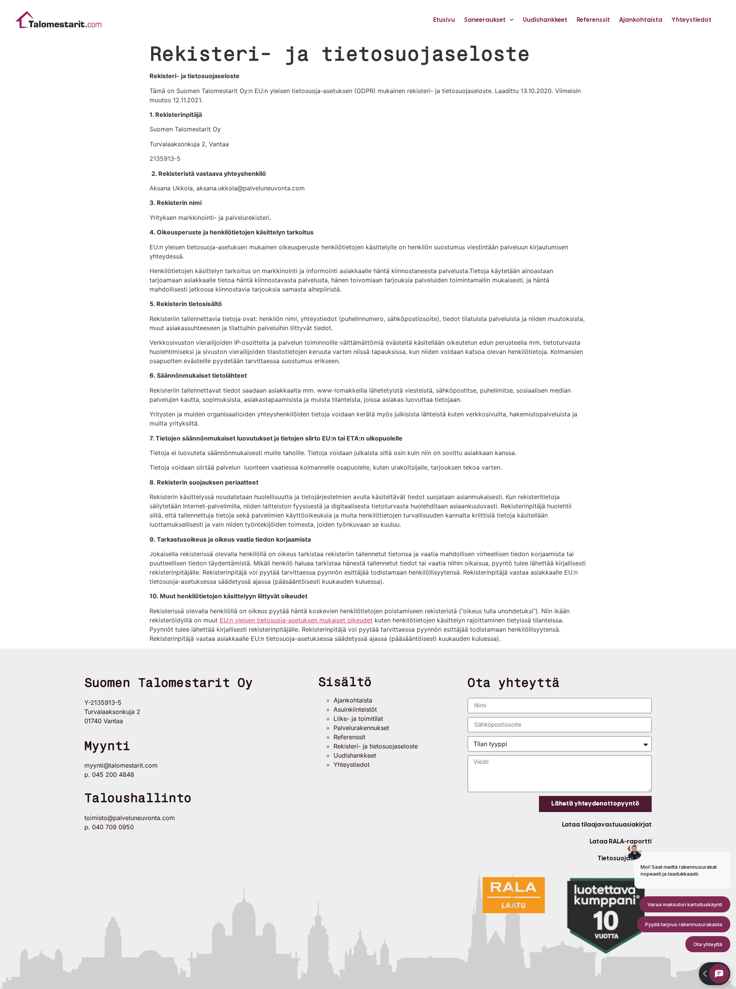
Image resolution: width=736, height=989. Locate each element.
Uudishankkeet (545, 19)
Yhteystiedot (691, 19)
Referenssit (593, 19)
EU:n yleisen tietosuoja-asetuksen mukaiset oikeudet (296, 620)
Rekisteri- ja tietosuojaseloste (376, 746)
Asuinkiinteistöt (355, 709)
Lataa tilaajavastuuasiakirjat (607, 824)
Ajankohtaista (640, 19)
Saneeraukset (485, 19)
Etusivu (444, 19)
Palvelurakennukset (361, 728)
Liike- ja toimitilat (358, 718)
